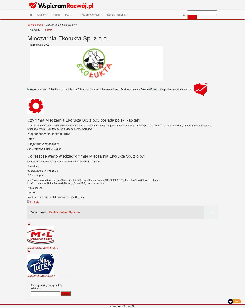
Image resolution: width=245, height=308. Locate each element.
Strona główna (35, 24)
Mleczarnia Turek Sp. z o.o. (42, 275)
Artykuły (41, 14)
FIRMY (56, 14)
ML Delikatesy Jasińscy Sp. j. (43, 247)
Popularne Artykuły (90, 14)
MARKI (69, 14)
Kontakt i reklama (116, 14)
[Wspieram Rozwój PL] (31, 14)
